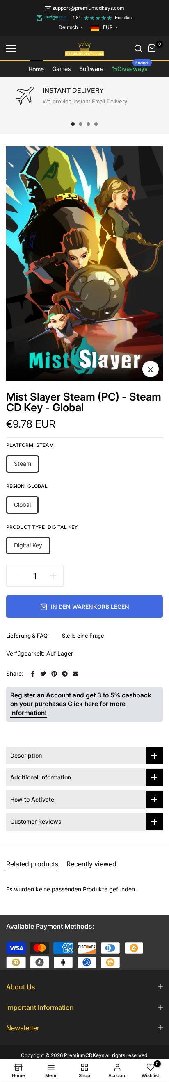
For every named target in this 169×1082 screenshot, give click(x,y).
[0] (152, 48)
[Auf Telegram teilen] (65, 673)
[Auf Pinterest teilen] (54, 673)
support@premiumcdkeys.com (88, 8)
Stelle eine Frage (83, 635)
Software (91, 68)
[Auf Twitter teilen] (43, 673)
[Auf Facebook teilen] (33, 673)
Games (61, 68)
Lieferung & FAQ (27, 635)
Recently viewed (91, 864)
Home (36, 69)
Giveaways (133, 66)
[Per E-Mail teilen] (75, 673)
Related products (32, 864)
